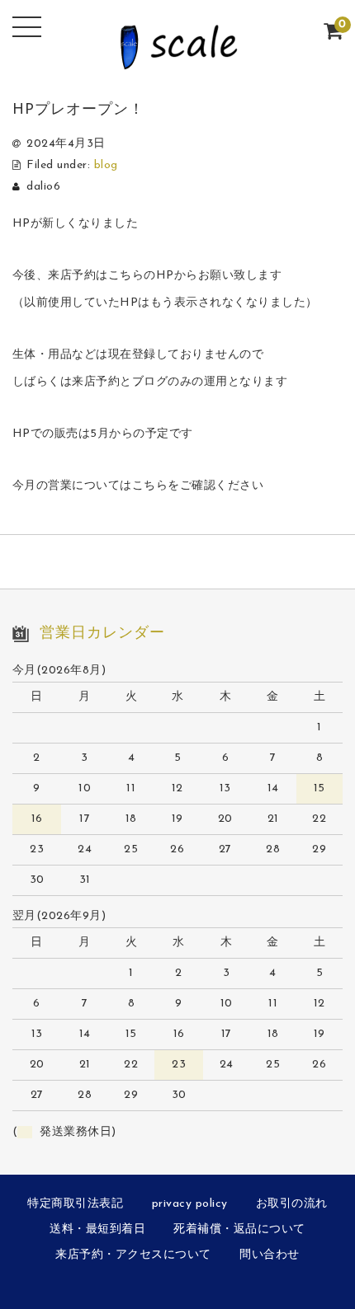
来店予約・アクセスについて (133, 1255)
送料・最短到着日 (97, 1229)
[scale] (177, 59)
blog (106, 165)
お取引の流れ (292, 1204)
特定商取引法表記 (75, 1204)
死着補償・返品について (239, 1229)
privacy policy (190, 1204)
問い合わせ (269, 1255)
